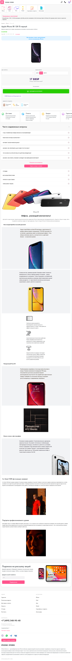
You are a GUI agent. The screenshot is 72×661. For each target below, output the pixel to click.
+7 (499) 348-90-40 (11, 620)
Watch (37, 606)
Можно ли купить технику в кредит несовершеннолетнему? (21, 158)
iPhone (7, 23)
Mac (37, 603)
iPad (37, 600)
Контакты (3, 612)
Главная (3, 23)
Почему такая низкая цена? (11, 142)
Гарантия (3, 597)
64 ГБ (37, 72)
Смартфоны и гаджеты (41, 609)
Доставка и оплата (6, 603)
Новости (3, 606)
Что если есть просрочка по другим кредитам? (17, 153)
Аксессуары (39, 612)
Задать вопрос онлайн (36, 166)
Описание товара (8, 183)
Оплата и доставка (9, 179)
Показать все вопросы (36, 162)
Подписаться (13, 582)
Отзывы (5, 171)
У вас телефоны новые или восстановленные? (17, 133)
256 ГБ (45, 72)
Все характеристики (9, 175)
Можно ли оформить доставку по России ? (16, 148)
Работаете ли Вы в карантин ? (11, 137)
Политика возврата (6, 600)
